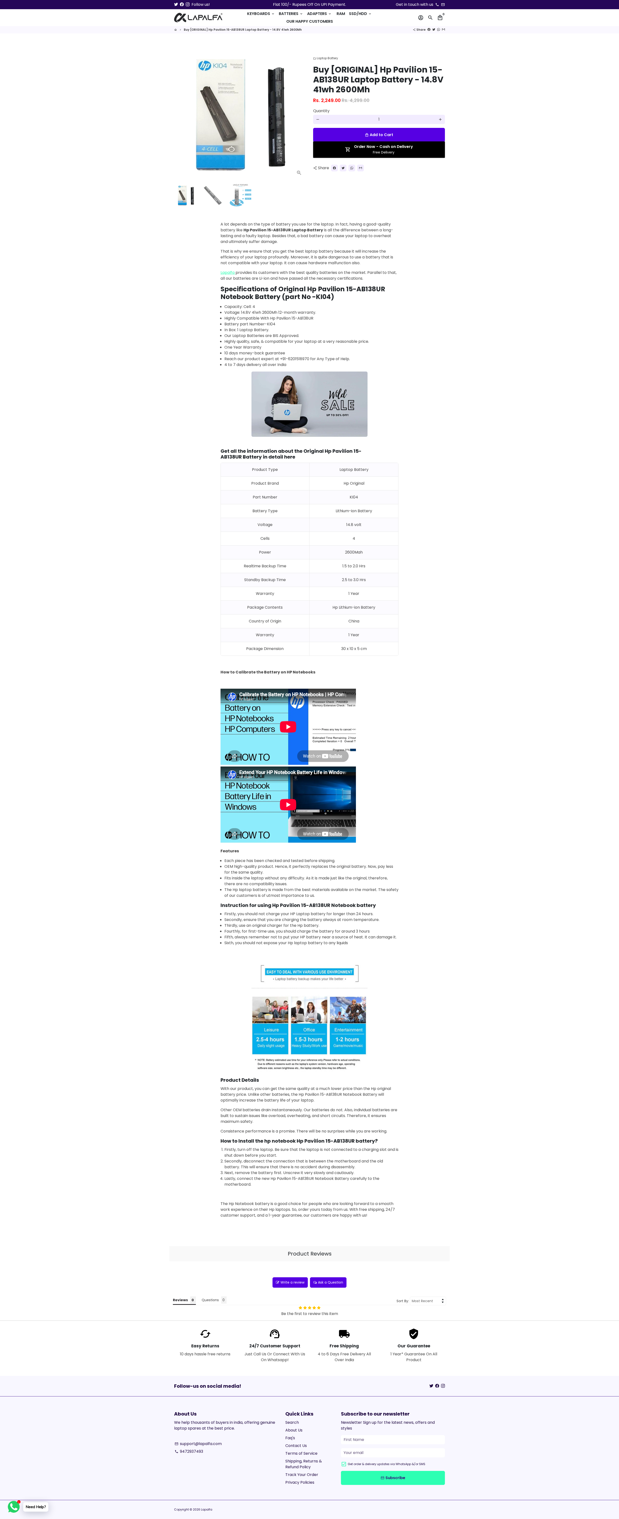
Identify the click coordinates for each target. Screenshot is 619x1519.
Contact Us (296, 1445)
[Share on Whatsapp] (438, 30)
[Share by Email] (443, 30)
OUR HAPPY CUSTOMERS (309, 21)
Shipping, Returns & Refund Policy (303, 1464)
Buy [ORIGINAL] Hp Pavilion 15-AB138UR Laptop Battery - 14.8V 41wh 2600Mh (243, 30)
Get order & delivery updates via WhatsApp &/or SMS (386, 1464)
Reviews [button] (180, 1300)
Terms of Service (301, 1453)
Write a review (292, 1282)
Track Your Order (301, 1474)
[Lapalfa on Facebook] (182, 4)
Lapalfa (228, 272)
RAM (341, 13)
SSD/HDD (360, 13)
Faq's (290, 1438)
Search (292, 1422)
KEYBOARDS (261, 13)
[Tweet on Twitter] (433, 30)
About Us (293, 1430)
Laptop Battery (325, 58)
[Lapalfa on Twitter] (176, 4)
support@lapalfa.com (198, 1443)
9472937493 (189, 1451)
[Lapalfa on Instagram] (188, 4)
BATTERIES (291, 13)
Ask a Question (330, 1282)
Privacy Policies (299, 1482)
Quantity (321, 111)
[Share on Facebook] (428, 30)
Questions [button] (210, 1300)
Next (299, 113)
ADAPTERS (319, 13)
